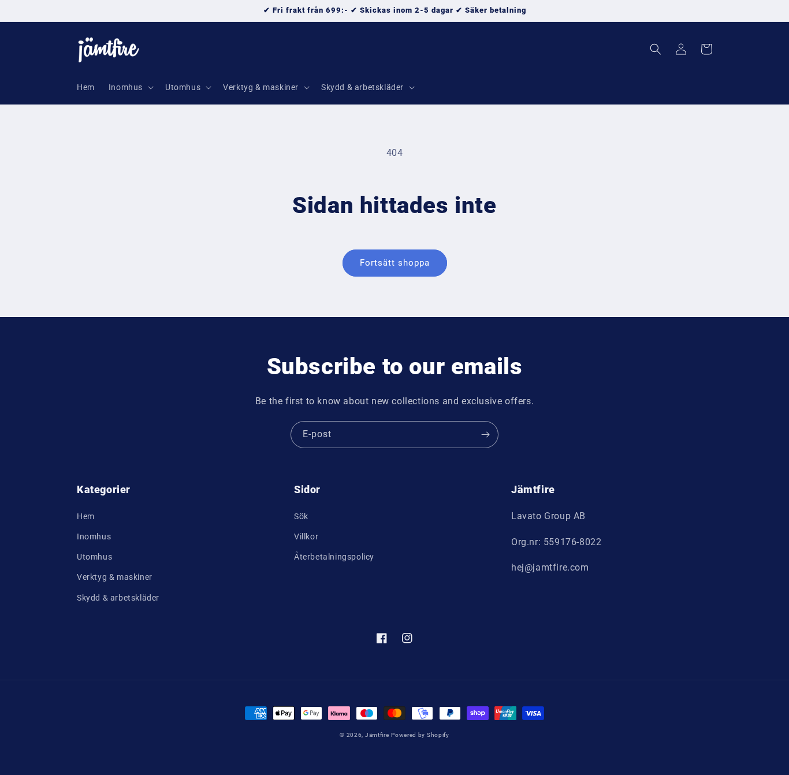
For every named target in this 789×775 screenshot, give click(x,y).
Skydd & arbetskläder (118, 597)
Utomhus (94, 556)
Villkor (306, 536)
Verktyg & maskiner (114, 577)
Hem (86, 516)
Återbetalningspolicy (334, 556)
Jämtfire (377, 735)
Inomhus (94, 536)
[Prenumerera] (485, 434)
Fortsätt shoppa (395, 263)
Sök (301, 516)
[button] (130, 87)
